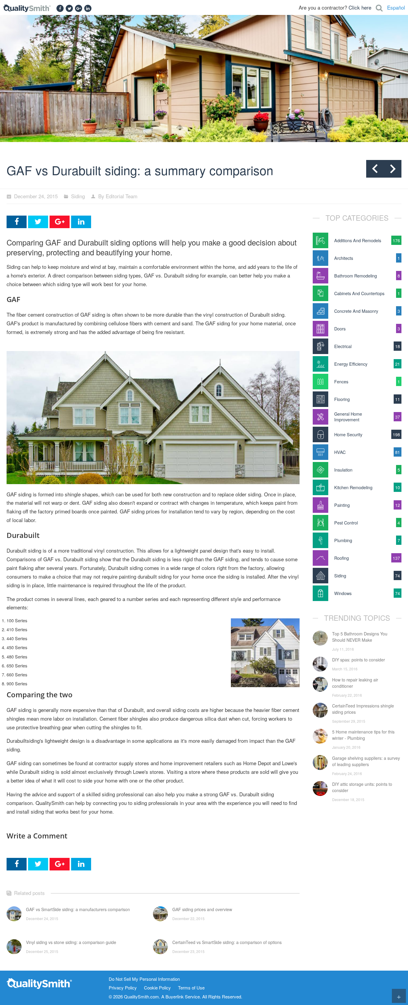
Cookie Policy (157, 987)
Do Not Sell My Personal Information (144, 979)
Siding (78, 196)
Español (396, 7)
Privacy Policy (123, 987)
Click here (360, 7)
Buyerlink (174, 996)
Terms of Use (191, 987)
